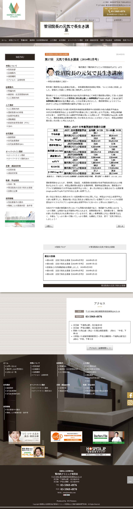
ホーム (4, 40)
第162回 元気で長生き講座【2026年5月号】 (65, 274)
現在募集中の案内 (15, 202)
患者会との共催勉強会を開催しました (63, 267)
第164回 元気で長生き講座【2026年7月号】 (65, 264)
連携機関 (12, 76)
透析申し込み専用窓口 (15, 369)
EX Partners (71, 501)
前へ (49, 226)
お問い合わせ (12, 366)
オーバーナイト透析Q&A (18, 159)
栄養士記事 (12, 191)
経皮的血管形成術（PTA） (19, 123)
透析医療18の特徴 (15, 112)
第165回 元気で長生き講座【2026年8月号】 (65, 260)
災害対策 (12, 170)
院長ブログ (127, 40)
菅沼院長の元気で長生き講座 (20, 188)
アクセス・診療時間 (16, 80)
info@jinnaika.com (69, 492)
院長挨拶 (12, 70)
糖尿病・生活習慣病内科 (39, 40)
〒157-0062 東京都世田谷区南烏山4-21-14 (103, 311)
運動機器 (12, 119)
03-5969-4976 (94, 316)
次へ (120, 226)
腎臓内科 (24, 40)
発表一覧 (12, 184)
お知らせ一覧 (12, 372)
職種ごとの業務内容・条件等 (20, 206)
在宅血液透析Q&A (15, 144)
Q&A (10, 126)
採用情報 (9, 198)
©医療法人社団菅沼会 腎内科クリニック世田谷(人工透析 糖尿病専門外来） (63, 504)
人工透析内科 (13, 98)
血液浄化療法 (13, 116)
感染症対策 (12, 173)
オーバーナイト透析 (16, 155)
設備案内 (12, 73)
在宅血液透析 (13, 141)
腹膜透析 (12, 137)
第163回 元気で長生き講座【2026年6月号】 (65, 271)
